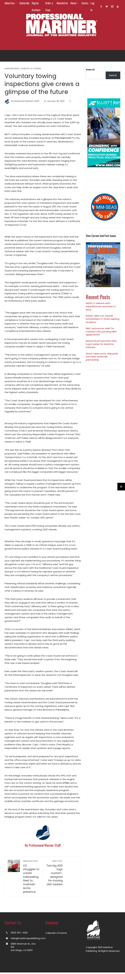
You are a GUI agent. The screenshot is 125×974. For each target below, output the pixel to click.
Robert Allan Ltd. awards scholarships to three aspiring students (102, 319)
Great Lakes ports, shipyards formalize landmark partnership (102, 357)
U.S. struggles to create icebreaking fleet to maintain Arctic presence (31, 877)
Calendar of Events (56, 933)
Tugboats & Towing (30, 69)
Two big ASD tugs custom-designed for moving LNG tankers (54, 873)
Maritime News (12, 69)
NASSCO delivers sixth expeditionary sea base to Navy (101, 306)
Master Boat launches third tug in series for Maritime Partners (101, 344)
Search (90, 69)
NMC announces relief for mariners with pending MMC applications (101, 331)
